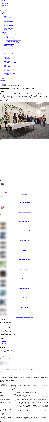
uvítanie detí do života (24, 288)
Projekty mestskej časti (8, 28)
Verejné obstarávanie (8, 45)
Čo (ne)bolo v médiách (8, 63)
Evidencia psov (7, 74)
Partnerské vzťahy (7, 29)
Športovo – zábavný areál (25, 202)
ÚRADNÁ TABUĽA (24, 189)
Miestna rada (6, 22)
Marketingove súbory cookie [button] (5, 414)
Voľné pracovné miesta (8, 48)
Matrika (5, 33)
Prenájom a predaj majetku (9, 46)
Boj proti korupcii (7, 65)
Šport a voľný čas (7, 50)
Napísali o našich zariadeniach (10, 62)
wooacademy (21, 365)
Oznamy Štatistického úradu (9, 73)
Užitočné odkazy (7, 75)
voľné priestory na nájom (24, 259)
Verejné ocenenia (7, 61)
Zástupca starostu (7, 17)
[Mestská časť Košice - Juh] (5, 3)
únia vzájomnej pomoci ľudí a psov (24, 317)
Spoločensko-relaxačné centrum (12, 41)
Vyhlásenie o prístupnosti (5, 358)
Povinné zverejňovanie (9, 44)
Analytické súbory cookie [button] (5, 408)
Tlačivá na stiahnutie (8, 56)
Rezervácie (4, 77)
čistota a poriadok (24, 269)
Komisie (5, 24)
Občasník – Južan (7, 57)
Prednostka (6, 18)
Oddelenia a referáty (8, 36)
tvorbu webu (29, 365)
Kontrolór (5, 20)
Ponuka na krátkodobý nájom (9, 38)
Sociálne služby (7, 37)
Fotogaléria (6, 59)
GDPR (24, 250)
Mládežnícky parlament (8, 71)
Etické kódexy (6, 26)
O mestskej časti (7, 15)
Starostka (6, 16)
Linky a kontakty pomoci (24, 278)
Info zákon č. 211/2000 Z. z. (9, 69)
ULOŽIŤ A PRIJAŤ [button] (3, 421)
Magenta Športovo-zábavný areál (12, 42)
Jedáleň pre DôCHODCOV (24, 212)
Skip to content (3, 0)
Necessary (3, 382)
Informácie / (24, 221)
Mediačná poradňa (7, 70)
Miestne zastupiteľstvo (8, 21)
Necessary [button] (2, 381)
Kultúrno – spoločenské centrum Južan (13, 40)
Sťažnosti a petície (7, 66)
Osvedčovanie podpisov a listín (10, 34)
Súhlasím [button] (33, 369)
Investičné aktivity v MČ (24, 297)
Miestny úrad (4, 32)
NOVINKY (4, 12)
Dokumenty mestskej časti (9, 25)
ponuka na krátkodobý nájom (24, 230)
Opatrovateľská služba (8, 53)
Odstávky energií (7, 58)
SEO (33, 365)
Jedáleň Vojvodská (7, 52)
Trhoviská (6, 54)
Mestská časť (4, 13)
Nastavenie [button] (28, 369)
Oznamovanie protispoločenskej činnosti (11, 67)
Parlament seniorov (7, 30)
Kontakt (3, 78)
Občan (3, 49)
